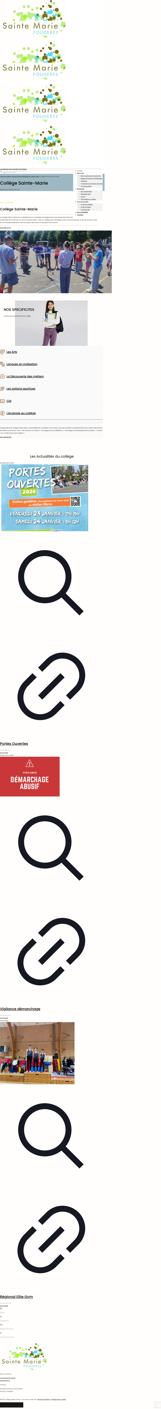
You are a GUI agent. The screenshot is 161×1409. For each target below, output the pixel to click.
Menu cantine (12, 176)
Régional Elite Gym (16, 1296)
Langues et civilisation (22, 364)
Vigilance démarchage (20, 1008)
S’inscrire (3, 176)
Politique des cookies (58, 1399)
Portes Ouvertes (14, 743)
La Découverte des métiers (25, 376)
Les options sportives (21, 389)
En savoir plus (34, 176)
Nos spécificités (23, 176)
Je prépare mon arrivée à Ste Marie (13, 169)
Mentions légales (43, 1399)
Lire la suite (4, 753)
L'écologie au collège (21, 413)
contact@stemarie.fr (8, 1378)
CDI (9, 401)
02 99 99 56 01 (5, 1381)
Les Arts (12, 352)
